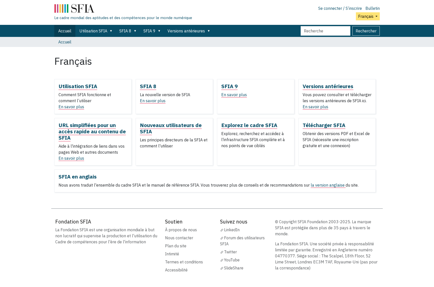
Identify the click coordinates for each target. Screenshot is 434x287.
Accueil (64, 30)
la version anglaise (328, 185)
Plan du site (175, 245)
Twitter (230, 251)
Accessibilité (176, 269)
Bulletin (372, 8)
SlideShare (233, 267)
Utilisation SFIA (93, 30)
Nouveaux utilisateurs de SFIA (171, 128)
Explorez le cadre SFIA (249, 125)
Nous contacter (179, 237)
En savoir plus (71, 106)
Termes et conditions (184, 261)
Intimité (172, 253)
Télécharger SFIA (324, 125)
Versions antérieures (186, 30)
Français (366, 16)
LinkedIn (232, 229)
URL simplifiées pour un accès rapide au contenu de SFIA (92, 131)
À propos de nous (181, 229)
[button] (112, 31)
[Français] (123, 9)
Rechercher (366, 30)
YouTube (232, 259)
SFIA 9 (149, 30)
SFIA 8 (125, 30)
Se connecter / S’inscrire (340, 8)
